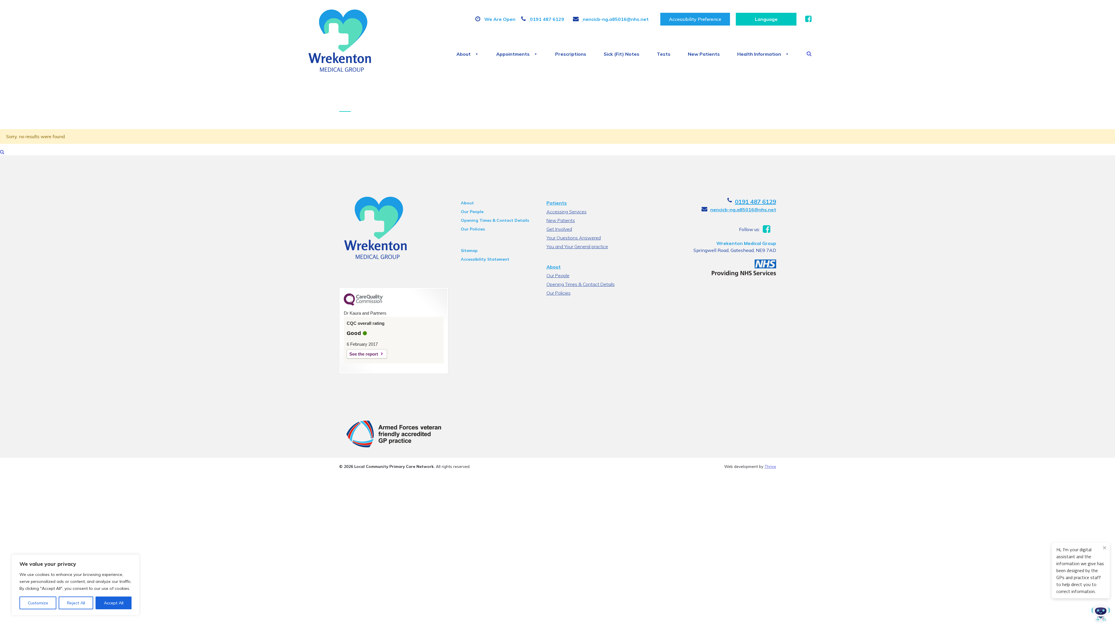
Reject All (76, 603)
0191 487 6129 (755, 201)
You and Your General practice (577, 246)
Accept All (113, 603)
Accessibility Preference (695, 19)
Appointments (513, 54)
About (463, 54)
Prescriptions (570, 54)
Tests (663, 54)
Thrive (770, 466)
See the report (363, 354)
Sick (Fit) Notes (621, 54)
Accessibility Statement (485, 259)
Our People (472, 211)
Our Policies (473, 229)
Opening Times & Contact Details (495, 220)
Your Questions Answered (573, 238)
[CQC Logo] (363, 304)
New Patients (704, 54)
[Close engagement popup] (1104, 548)
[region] (75, 584)
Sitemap (469, 250)
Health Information (759, 54)
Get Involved (559, 229)
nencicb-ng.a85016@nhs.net (743, 209)
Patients (556, 203)
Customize (38, 603)
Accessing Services (566, 212)
